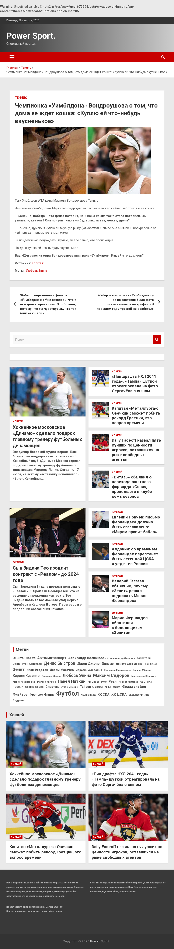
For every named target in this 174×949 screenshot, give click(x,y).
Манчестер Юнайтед (143, 676)
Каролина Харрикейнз (117, 670)
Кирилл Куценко (26, 676)
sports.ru (38, 263)
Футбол (18, 562)
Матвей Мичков (46, 682)
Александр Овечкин (122, 658)
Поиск (157, 340)
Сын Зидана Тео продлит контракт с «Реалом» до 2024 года (46, 574)
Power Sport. (31, 36)
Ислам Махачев (62, 670)
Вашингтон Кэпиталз (27, 663)
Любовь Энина (36, 270)
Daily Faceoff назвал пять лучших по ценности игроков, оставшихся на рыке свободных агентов (136, 450)
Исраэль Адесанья (89, 670)
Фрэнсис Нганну (41, 694)
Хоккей (18, 421)
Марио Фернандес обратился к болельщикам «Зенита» (130, 625)
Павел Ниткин (72, 681)
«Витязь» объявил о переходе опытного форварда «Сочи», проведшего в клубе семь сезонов (132, 487)
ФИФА (116, 687)
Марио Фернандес (24, 682)
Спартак (52, 687)
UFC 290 (18, 658)
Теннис (21, 97)
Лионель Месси (51, 676)
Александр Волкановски (88, 658)
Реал (112, 681)
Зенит (19, 669)
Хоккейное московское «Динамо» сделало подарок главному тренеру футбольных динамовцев (45, 779)
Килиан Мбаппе (142, 670)
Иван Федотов (37, 670)
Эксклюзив (136, 694)
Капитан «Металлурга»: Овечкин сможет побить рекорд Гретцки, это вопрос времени (136, 415)
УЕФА (108, 687)
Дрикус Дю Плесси (129, 663)
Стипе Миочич (69, 687)
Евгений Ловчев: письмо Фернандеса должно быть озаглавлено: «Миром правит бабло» (136, 524)
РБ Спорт (93, 681)
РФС (104, 682)
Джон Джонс (88, 664)
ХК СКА (103, 694)
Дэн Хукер (151, 663)
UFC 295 (30, 658)
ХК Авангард (88, 694)
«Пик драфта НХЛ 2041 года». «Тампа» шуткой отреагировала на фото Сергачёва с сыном (135, 383)
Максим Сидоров (111, 675)
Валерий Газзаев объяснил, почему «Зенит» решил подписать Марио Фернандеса (130, 591)
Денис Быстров (59, 663)
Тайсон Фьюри (91, 687)
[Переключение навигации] (12, 57)
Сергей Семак (34, 686)
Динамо (107, 664)
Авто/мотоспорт (51, 658)
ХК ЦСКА (119, 694)
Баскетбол (144, 658)
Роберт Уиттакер (128, 682)
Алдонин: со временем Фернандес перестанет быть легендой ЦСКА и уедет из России (135, 556)
